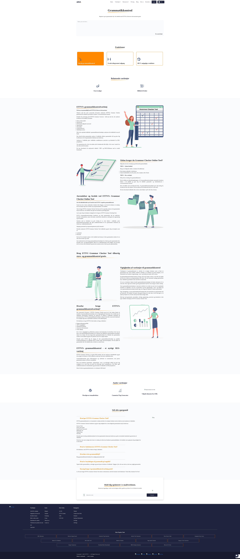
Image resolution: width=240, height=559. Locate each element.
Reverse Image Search (72, 536)
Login (154, 2)
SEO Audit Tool (88, 540)
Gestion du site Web (78, 513)
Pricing (132, 2)
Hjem (111, 2)
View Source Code (167, 536)
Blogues (46, 511)
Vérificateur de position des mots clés (36, 524)
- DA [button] (161, 2)
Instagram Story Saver (199, 536)
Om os (142, 2)
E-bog (46, 518)
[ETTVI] (79, 1)
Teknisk (75, 511)
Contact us (47, 522)
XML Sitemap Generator (136, 544)
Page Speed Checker (152, 540)
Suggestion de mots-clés (35, 513)
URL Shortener (41, 536)
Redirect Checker (120, 540)
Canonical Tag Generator (104, 536)
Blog (137, 2)
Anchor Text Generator (136, 536)
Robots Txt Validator (56, 540)
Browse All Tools (167, 544)
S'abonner (152, 495)
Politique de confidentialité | (81, 556)
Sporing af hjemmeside (78, 518)
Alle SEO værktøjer (34, 511)
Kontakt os (148, 2)
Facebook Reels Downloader (104, 544)
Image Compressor (72, 544)
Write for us (47, 520)
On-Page (75, 520)
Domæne (75, 515)
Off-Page (75, 522)
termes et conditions (90, 556)
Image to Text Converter (183, 540)
